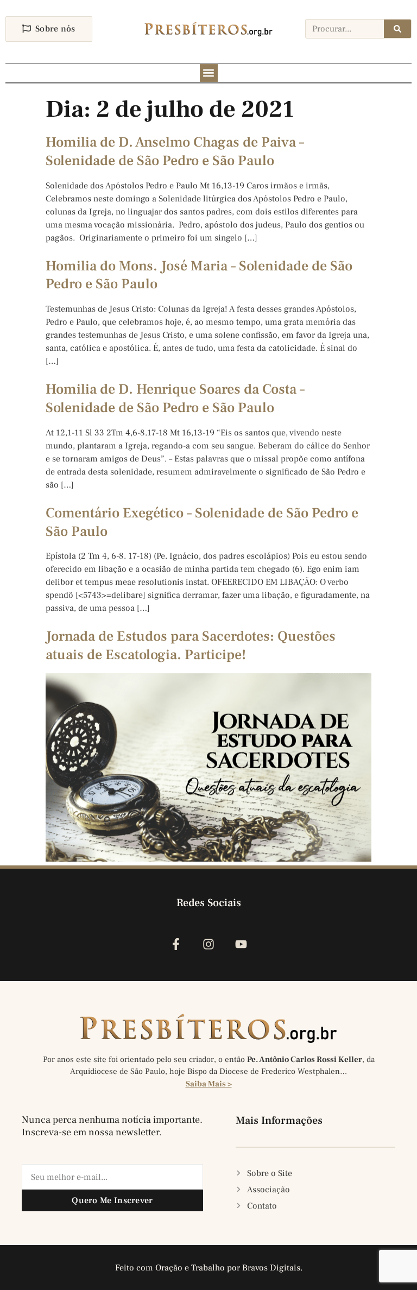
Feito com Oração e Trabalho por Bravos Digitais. (208, 1267)
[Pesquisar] (397, 29)
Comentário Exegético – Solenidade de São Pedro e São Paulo (202, 522)
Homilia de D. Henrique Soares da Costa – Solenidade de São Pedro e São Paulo (175, 398)
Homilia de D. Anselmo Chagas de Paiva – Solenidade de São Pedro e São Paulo (175, 151)
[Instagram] (208, 943)
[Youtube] (241, 943)
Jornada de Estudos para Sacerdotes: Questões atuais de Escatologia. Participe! (191, 645)
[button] (209, 73)
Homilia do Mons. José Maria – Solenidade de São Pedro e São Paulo (199, 275)
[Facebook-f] (175, 943)
